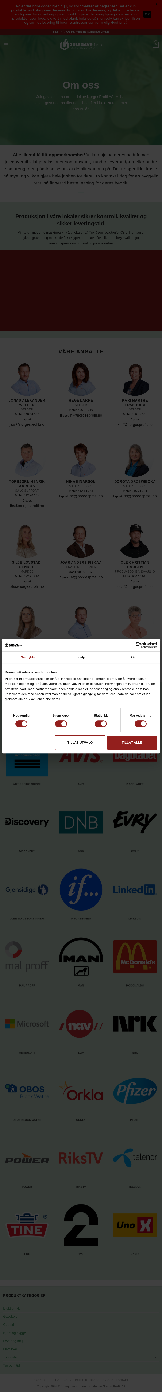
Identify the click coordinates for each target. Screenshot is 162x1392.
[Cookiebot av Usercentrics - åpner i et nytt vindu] (138, 645)
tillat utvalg (80, 742)
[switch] (61, 723)
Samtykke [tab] (28, 657)
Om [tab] (133, 657)
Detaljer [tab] (81, 657)
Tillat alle (132, 742)
